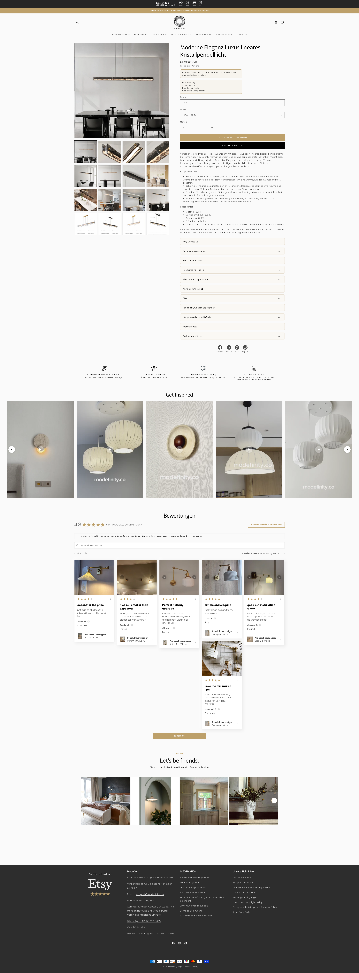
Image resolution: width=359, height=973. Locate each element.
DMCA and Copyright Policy (247, 902)
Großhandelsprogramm (193, 887)
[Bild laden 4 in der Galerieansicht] (157, 152)
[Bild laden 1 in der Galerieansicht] (85, 152)
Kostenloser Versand (189, 66)
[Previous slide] (11, 449)
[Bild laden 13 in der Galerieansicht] (85, 224)
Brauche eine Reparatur (193, 892)
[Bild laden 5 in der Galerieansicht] (85, 176)
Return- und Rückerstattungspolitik (251, 887)
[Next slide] (347, 449)
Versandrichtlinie (242, 877)
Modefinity (172, 966)
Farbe (183, 97)
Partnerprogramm (190, 882)
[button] (77, 22)
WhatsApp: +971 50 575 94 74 (144, 921)
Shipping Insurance (243, 882)
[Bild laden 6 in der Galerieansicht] (109, 176)
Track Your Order (242, 912)
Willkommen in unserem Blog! (196, 915)
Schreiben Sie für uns (191, 910)
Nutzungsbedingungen (245, 897)
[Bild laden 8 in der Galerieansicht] (157, 176)
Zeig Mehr (141, 620)
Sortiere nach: (251, 553)
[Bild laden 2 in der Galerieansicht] (109, 152)
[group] (105, 801)
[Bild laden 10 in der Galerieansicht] (109, 200)
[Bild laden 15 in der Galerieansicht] (133, 224)
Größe (183, 109)
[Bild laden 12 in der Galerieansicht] (157, 200)
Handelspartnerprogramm (194, 877)
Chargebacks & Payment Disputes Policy (255, 907)
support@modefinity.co (150, 894)
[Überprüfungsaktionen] (110, 599)
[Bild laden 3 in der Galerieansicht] (133, 152)
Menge (183, 122)
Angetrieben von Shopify (188, 966)
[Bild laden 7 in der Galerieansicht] (133, 176)
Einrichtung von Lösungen (194, 906)
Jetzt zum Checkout (232, 145)
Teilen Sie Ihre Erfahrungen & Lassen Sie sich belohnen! (203, 899)
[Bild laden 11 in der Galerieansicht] (133, 200)
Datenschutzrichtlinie (244, 892)
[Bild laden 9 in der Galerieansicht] (85, 200)
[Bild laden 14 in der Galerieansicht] (109, 224)
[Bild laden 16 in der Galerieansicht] (157, 224)
